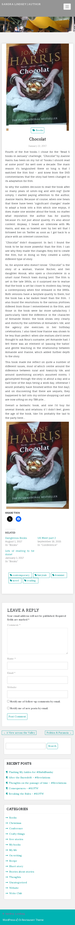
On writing (15, 855)
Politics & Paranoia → (59, 732)
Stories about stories (21, 871)
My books (15, 844)
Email (11, 672)
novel (16, 580)
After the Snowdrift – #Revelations (29, 777)
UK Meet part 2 (47, 537)
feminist (59, 575)
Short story (16, 866)
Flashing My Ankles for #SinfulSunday (31, 772)
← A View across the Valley (19, 732)
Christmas (15, 823)
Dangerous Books (16, 537)
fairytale (42, 575)
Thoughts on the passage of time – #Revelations (37, 782)
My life (13, 850)
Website (12, 687)
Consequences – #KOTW (23, 788)
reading (31, 580)
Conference (16, 828)
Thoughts (15, 877)
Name (11, 658)
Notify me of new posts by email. (29, 708)
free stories (16, 839)
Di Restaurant (26, 920)
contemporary (21, 575)
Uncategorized (18, 882)
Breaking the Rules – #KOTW (26, 793)
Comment (13, 625)
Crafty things (17, 833)
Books (39, 130)
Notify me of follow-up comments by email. (35, 701)
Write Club (15, 893)
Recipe (13, 860)
